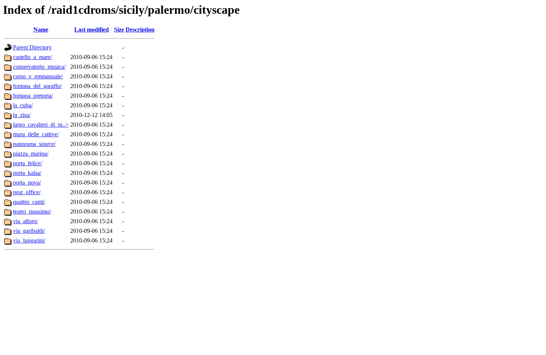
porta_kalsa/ (27, 173)
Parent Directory (32, 47)
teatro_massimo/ (32, 211)
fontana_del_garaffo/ (37, 86)
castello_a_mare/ (32, 57)
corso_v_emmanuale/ (38, 76)
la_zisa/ (21, 115)
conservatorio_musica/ (39, 66)
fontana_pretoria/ (33, 95)
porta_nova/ (27, 182)
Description (140, 29)
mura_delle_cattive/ (36, 134)
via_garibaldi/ (29, 231)
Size (119, 29)
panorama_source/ (34, 144)
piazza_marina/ (30, 153)
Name (40, 29)
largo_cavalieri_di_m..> (41, 124)
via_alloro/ (25, 221)
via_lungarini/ (29, 240)
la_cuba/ (23, 105)
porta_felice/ (27, 163)
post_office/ (26, 192)
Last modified (91, 29)
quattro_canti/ (29, 202)
